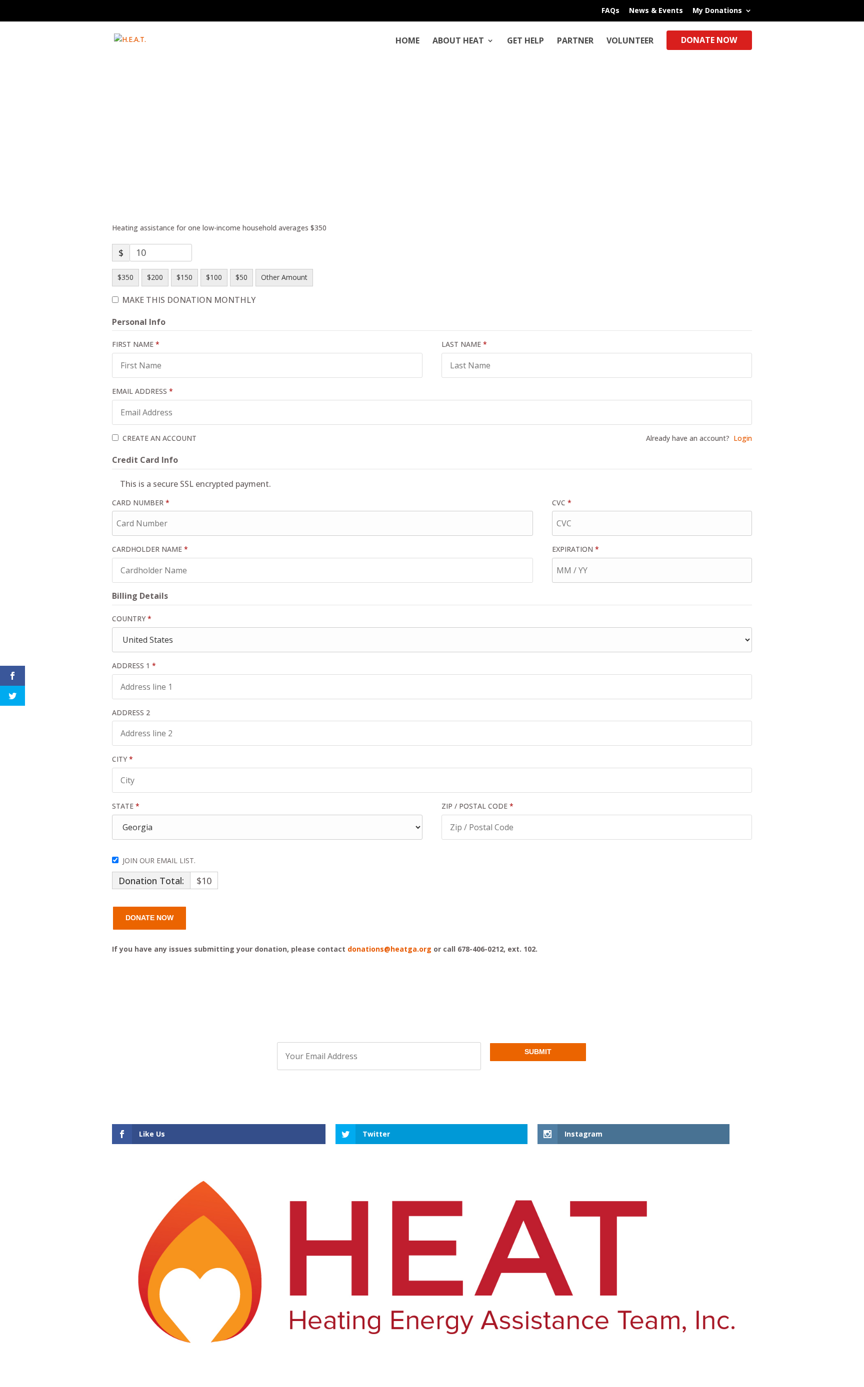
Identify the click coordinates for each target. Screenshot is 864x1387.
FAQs (611, 10)
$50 (242, 277)
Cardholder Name (150, 549)
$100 (214, 277)
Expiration (575, 549)
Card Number (141, 502)
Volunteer (630, 41)
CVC (562, 502)
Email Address (142, 391)
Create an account (158, 438)
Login (743, 438)
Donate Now (709, 40)
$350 (126, 277)
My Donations (717, 10)
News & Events (656, 10)
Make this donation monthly (189, 299)
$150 (184, 277)
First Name (136, 344)
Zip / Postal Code (478, 806)
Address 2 (132, 712)
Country (132, 618)
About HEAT (458, 41)
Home (408, 41)
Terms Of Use (485, 1163)
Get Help (525, 41)
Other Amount (284, 277)
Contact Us (376, 1163)
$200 (155, 277)
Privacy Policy (429, 1163)
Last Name (464, 344)
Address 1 (134, 665)
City (122, 759)
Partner (575, 41)
